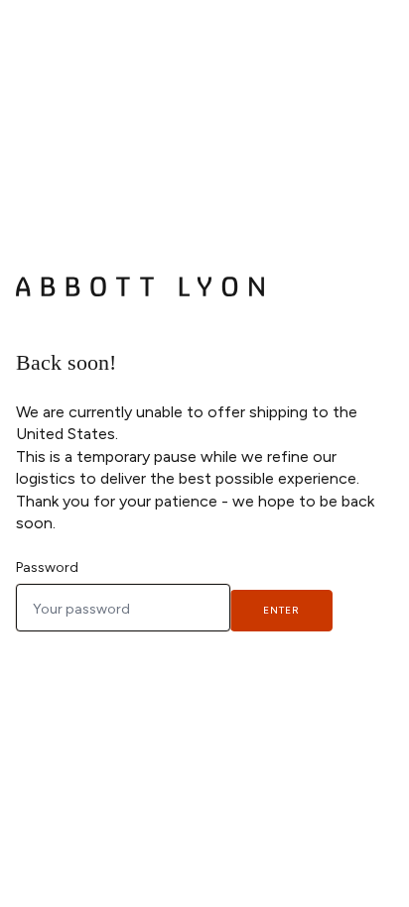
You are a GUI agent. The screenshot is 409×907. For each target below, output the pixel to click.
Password (47, 567)
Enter (281, 610)
